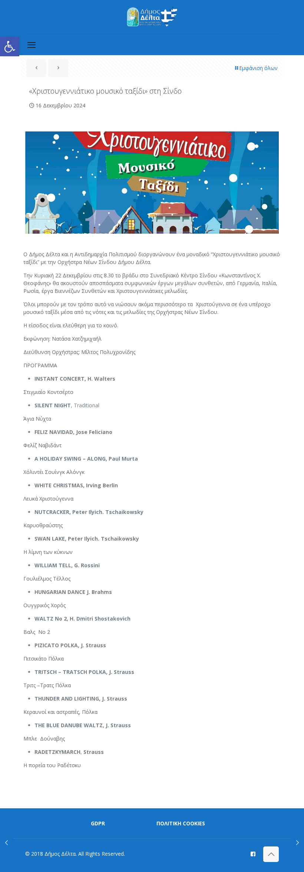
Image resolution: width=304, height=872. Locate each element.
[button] (9, 46)
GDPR (98, 823)
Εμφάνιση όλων (258, 67)
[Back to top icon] (271, 854)
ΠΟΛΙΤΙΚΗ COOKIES (180, 823)
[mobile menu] (31, 44)
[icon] (253, 853)
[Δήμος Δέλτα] (152, 17)
